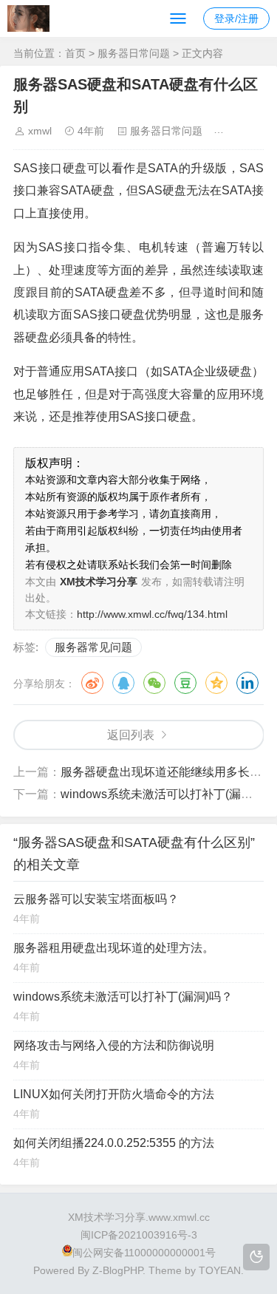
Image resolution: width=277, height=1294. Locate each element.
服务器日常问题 (134, 53)
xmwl (40, 131)
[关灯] (256, 1257)
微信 (154, 683)
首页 (75, 53)
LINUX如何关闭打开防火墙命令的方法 (113, 1094)
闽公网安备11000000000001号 (144, 1253)
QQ (123, 683)
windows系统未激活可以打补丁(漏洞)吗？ (123, 996)
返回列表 (130, 735)
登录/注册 (236, 18)
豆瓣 (185, 683)
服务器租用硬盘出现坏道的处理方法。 (113, 947)
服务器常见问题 (93, 647)
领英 (247, 683)
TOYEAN (220, 1270)
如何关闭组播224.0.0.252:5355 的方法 (113, 1143)
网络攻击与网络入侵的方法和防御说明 (113, 1045)
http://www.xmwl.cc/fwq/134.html (152, 614)
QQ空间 (216, 683)
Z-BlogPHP (117, 1270)
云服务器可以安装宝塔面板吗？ (96, 899)
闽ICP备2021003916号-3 (139, 1235)
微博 (92, 683)
